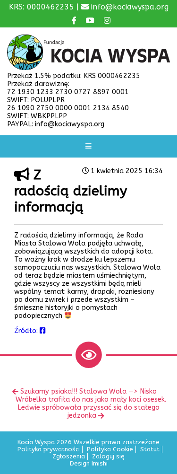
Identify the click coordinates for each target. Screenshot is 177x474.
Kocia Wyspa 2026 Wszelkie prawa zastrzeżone (88, 442)
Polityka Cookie (110, 449)
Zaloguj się (108, 456)
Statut (150, 449)
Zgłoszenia (68, 456)
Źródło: (27, 331)
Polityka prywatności (48, 449)
